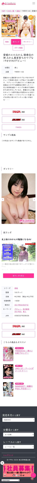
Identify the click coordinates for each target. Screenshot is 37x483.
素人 (24, 311)
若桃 (16, 288)
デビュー (17, 309)
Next (34, 199)
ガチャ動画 (18, 48)
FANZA (18, 127)
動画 (7, 42)
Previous (2, 199)
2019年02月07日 (21, 305)
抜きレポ (16, 42)
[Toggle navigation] (33, 3)
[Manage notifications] (32, 478)
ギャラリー (27, 42)
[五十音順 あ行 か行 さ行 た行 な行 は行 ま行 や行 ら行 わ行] (18, 435)
